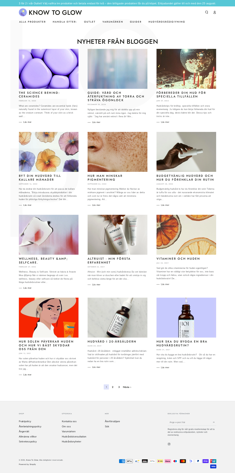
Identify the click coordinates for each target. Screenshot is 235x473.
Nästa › (127, 387)
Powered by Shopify (27, 464)
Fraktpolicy (25, 421)
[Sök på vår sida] (207, 12)
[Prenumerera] (214, 422)
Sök (107, 426)
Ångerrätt (24, 431)
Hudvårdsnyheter (71, 441)
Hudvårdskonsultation (74, 436)
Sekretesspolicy (28, 441)
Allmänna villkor (28, 436)
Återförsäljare (112, 421)
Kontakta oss (69, 421)
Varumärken (69, 431)
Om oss (66, 426)
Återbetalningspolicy (30, 426)
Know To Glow (32, 460)
